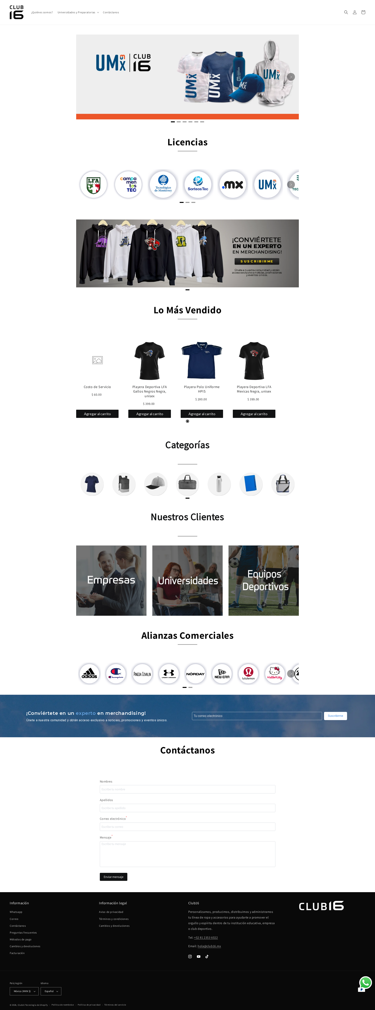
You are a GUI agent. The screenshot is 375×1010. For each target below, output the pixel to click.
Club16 (21, 1005)
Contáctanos (18, 925)
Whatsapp (16, 912)
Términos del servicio (115, 1004)
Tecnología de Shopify (36, 1005)
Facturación (17, 953)
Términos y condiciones (114, 919)
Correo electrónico (113, 818)
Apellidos (106, 800)
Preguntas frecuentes (23, 932)
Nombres (106, 781)
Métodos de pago (21, 939)
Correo (14, 919)
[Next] (291, 77)
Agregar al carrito (97, 414)
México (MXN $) (22, 991)
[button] (78, 12)
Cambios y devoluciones (25, 946)
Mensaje (106, 837)
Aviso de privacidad (111, 912)
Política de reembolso (63, 1004)
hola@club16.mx (209, 946)
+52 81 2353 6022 (206, 937)
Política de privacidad (89, 1004)
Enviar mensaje (113, 877)
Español (49, 991)
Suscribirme (335, 716)
